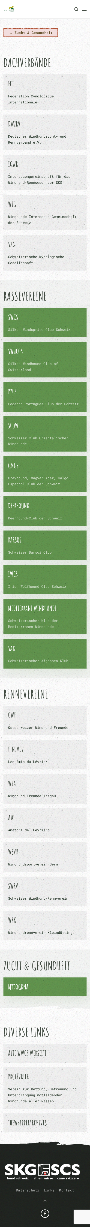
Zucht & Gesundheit (34, 32)
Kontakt (66, 1190)
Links (49, 1190)
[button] (76, 9)
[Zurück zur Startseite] (10, 9)
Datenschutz (27, 1190)
